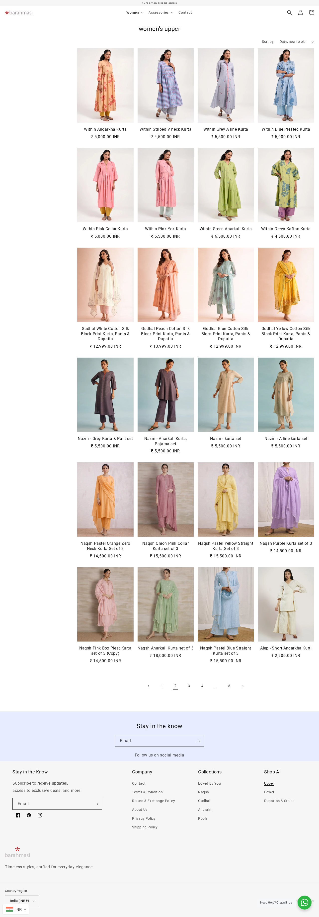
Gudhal (204, 801)
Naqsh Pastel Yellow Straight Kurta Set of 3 (225, 546)
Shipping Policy (145, 827)
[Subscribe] (198, 741)
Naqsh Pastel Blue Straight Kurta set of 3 (225, 651)
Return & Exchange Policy (153, 801)
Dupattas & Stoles (279, 801)
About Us (140, 809)
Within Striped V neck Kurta (165, 129)
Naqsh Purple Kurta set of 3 (286, 543)
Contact (139, 783)
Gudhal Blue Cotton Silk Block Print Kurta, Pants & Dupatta (225, 333)
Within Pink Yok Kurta (165, 228)
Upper (269, 783)
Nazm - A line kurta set (285, 438)
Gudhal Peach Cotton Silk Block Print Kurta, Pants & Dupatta (165, 333)
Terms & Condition (147, 792)
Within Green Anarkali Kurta (226, 228)
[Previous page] (148, 686)
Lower (269, 792)
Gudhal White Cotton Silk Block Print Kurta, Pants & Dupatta (105, 333)
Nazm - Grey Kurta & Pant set (105, 438)
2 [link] (175, 686)
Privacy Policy (144, 818)
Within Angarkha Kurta (105, 129)
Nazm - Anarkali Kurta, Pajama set (165, 441)
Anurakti (205, 809)
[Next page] (242, 686)
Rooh (202, 818)
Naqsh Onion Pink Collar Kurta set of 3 (165, 546)
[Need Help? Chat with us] (305, 903)
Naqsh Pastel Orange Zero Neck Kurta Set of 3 (105, 546)
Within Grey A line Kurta (225, 129)
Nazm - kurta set (225, 438)
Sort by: (268, 42)
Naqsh (203, 792)
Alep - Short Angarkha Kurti (286, 648)
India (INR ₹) (19, 901)
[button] (134, 12)
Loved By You (209, 783)
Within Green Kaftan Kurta (286, 228)
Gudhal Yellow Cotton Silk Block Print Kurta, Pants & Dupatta (286, 333)
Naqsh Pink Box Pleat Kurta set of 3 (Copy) (105, 651)
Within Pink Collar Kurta (105, 228)
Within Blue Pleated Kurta (286, 129)
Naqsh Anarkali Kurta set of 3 (165, 648)
